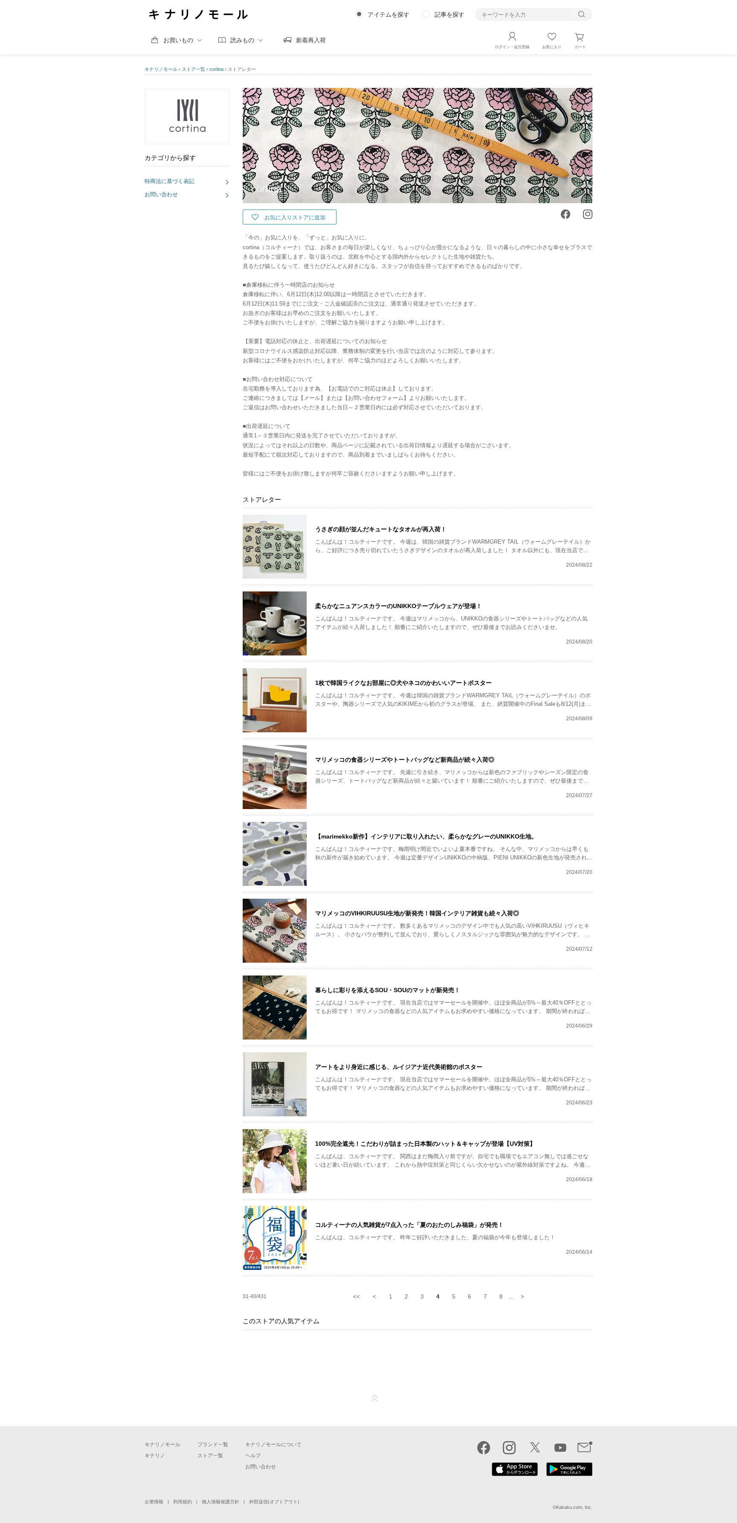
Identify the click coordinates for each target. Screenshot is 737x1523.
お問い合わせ (161, 194)
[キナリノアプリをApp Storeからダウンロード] (515, 1474)
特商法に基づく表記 (169, 181)
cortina (216, 69)
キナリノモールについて (273, 1444)
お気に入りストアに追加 (294, 217)
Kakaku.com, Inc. (574, 1507)
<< (356, 1296)
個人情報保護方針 (220, 1501)
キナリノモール (161, 69)
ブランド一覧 (212, 1444)
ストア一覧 (193, 69)
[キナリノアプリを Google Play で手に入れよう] (569, 1474)
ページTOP (374, 1398)
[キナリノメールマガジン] (584, 1447)
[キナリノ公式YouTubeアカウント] (560, 1447)
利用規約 (182, 1501)
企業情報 (154, 1501)
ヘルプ (253, 1456)
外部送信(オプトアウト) (274, 1501)
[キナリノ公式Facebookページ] (483, 1447)
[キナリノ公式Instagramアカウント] (509, 1447)
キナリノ (155, 1456)
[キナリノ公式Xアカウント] (534, 1447)
